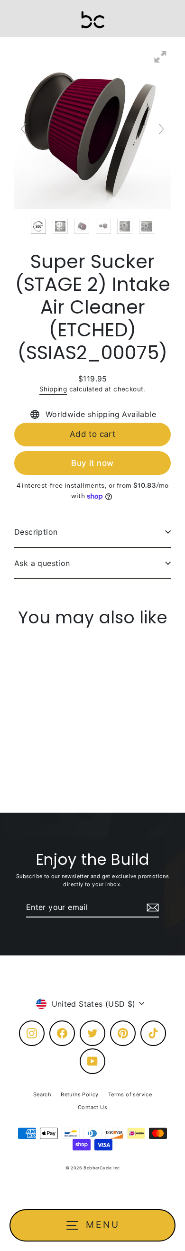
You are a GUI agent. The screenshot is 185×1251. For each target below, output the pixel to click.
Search (42, 1094)
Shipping (53, 389)
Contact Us (92, 1107)
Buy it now (92, 463)
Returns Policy (80, 1094)
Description (35, 532)
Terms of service (130, 1094)
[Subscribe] (151, 907)
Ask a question (42, 563)
